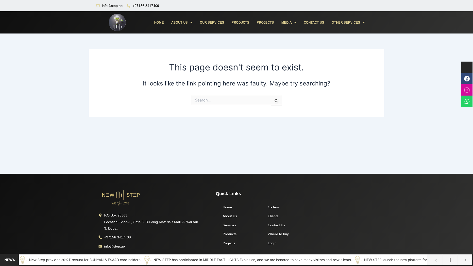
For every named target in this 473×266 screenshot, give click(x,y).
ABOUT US (179, 22)
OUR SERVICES (212, 22)
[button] (182, 22)
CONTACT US (314, 22)
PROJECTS (265, 22)
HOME (159, 22)
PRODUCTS (240, 22)
